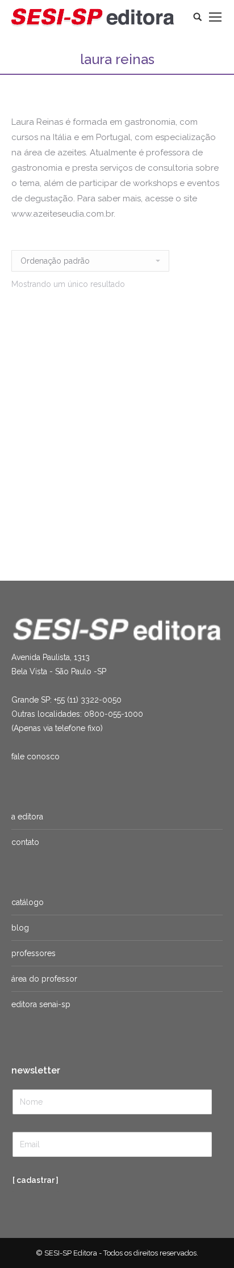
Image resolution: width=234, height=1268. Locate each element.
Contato (25, 842)
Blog (20, 927)
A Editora (27, 816)
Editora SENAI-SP (40, 1004)
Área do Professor (44, 978)
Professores (33, 953)
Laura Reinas (80, 514)
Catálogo (27, 902)
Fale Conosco (35, 756)
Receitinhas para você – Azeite (80, 501)
